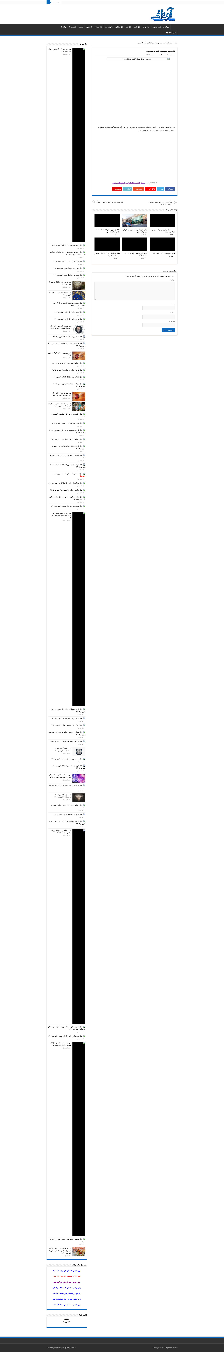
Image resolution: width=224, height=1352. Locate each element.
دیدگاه (172, 280)
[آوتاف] (163, 14)
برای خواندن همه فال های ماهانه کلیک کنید (66, 1299)
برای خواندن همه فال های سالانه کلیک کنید (66, 1305)
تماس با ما (72, 27)
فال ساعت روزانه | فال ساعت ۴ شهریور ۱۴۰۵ (66, 490)
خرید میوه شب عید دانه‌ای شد (163, 253)
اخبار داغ (170, 43)
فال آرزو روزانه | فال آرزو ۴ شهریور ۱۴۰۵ (68, 319)
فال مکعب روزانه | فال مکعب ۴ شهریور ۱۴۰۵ (66, 506)
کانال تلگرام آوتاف (170, 32)
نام (173, 304)
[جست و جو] (48, 2)
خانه (176, 43)
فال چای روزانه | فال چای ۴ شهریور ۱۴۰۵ (68, 312)
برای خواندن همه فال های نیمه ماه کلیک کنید (66, 1293)
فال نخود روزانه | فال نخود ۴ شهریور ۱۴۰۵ (67, 337)
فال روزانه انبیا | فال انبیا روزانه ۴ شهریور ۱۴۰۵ (66, 439)
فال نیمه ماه (109, 27)
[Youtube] (87, 1347)
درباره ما (63, 27)
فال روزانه (146, 27)
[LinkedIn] (89, 1347)
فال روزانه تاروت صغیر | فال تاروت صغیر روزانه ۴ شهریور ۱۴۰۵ (61, 515)
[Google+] (99, 1347)
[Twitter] (94, 1347)
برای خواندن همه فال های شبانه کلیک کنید (66, 1276)
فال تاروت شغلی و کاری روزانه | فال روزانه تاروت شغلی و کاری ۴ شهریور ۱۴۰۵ (60, 1250)
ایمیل (172, 312)
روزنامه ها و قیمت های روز (160, 27)
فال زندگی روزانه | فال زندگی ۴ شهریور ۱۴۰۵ (66, 725)
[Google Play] (79, 1347)
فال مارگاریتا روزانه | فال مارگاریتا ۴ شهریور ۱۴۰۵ (65, 483)
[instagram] (82, 1347)
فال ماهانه (98, 27)
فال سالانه (89, 27)
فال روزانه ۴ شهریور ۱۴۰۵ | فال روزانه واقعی (66, 363)
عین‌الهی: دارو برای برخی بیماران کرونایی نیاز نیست (160, 202)
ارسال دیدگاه (149, 54)
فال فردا (128, 27)
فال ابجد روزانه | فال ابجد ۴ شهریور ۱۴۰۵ (68, 261)
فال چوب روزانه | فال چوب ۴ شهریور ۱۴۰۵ (67, 268)
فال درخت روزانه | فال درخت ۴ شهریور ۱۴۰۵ (66, 759)
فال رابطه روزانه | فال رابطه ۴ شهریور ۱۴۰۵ (66, 245)
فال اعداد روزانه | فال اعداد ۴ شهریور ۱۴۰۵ (67, 718)
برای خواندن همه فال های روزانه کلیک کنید (66, 1271)
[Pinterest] (92, 1347)
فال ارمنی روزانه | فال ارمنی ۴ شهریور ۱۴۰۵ (66, 423)
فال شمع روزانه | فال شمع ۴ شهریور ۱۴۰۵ (67, 814)
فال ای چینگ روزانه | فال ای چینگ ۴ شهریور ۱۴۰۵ (65, 1036)
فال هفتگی (119, 27)
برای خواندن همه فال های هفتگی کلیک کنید (66, 1288)
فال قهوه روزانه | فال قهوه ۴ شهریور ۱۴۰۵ (67, 275)
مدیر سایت (170, 54)
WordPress (57, 1348)
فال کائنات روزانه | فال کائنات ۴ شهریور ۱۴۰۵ (66, 377)
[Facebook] (96, 1347)
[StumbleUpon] (84, 1347)
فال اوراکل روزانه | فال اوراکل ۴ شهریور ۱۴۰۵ (66, 741)
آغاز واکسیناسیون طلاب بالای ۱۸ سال (110, 201)
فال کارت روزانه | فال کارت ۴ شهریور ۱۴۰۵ (67, 370)
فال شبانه (137, 27)
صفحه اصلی (174, 27)
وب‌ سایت (172, 321)
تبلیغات (81, 27)
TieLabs (72, 1348)
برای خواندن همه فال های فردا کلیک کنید (67, 1282)
